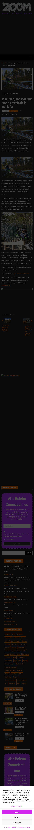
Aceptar (17, 812)
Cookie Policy (7, 827)
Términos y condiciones (24, 827)
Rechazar (17, 817)
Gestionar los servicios (16, 806)
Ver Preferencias (17, 823)
